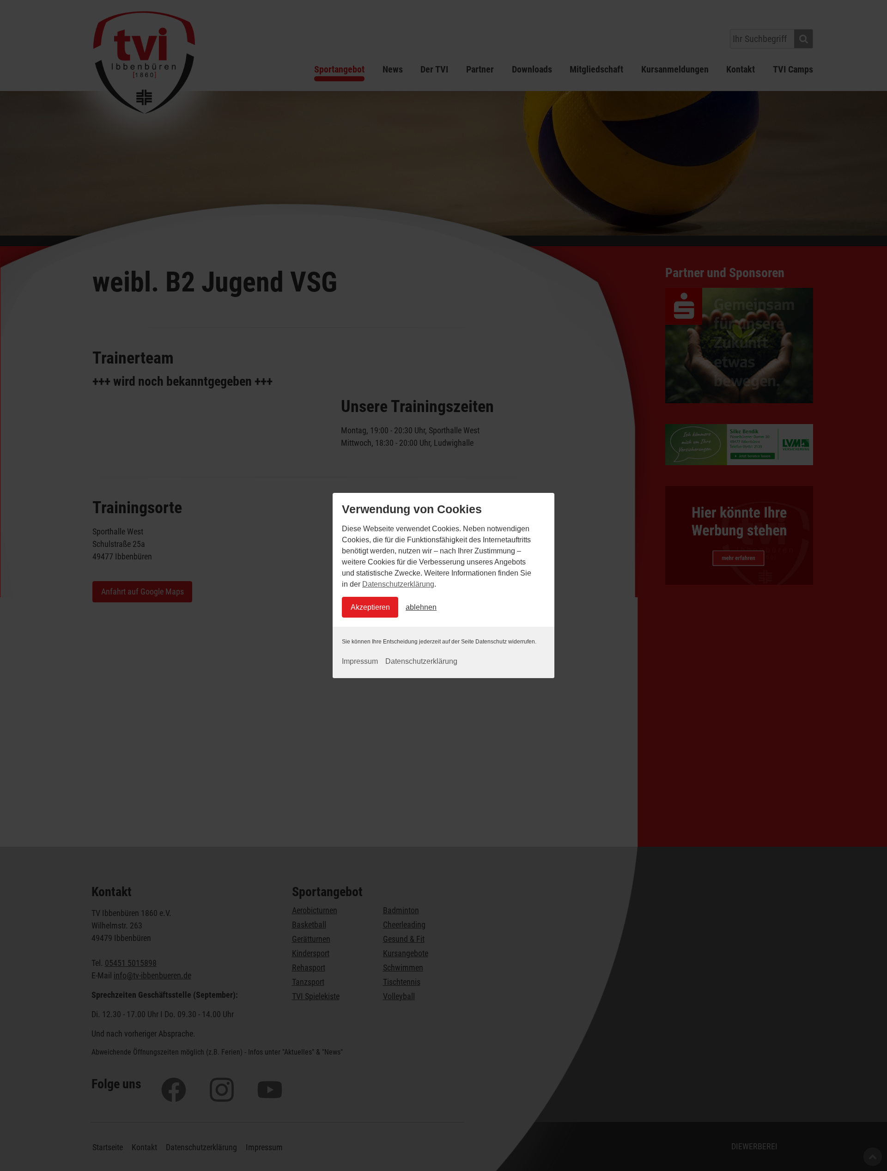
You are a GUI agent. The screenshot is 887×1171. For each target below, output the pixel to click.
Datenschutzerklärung (398, 584)
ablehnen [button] (421, 607)
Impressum (360, 661)
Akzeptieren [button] (370, 607)
